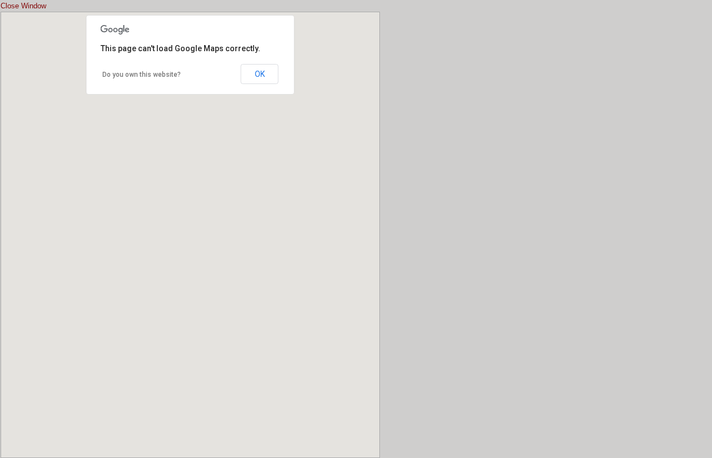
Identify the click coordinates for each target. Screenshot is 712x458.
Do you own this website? (141, 74)
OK (260, 74)
